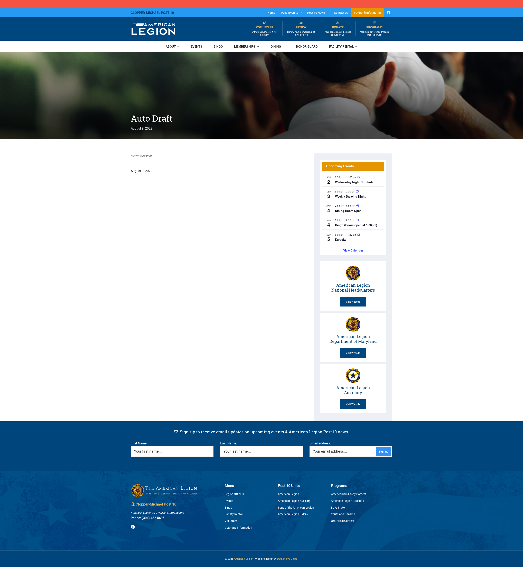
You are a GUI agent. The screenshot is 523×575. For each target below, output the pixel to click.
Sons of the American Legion (296, 507)
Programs (374, 30)
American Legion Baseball (347, 501)
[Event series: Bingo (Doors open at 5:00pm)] (357, 220)
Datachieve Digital (287, 558)
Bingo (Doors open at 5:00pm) (356, 225)
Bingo (228, 507)
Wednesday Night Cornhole (354, 182)
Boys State (338, 507)
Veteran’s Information (238, 527)
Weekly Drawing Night (350, 196)
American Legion (288, 494)
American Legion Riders (293, 514)
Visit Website (353, 301)
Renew (301, 30)
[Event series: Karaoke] (359, 234)
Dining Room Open (348, 211)
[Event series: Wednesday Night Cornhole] (359, 177)
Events (229, 501)
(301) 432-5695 (147, 518)
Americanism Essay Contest (348, 494)
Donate (337, 30)
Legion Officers (234, 494)
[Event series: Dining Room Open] (357, 206)
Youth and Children (343, 514)
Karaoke (340, 239)
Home (134, 155)
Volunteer (264, 30)
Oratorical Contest (342, 521)
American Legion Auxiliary (294, 501)
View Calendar (353, 250)
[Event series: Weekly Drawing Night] (357, 191)
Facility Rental (234, 514)
